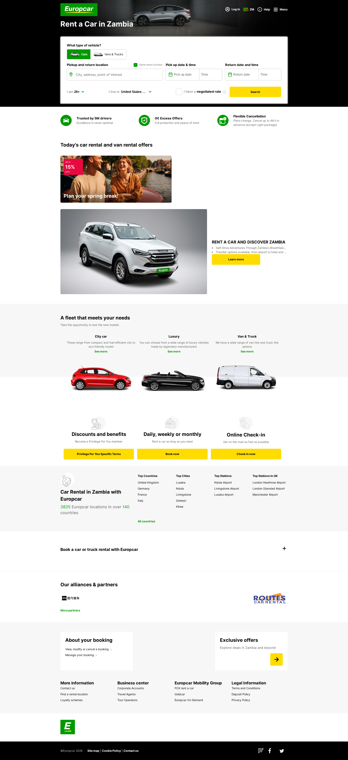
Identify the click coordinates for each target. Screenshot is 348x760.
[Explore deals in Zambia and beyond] (276, 659)
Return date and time (241, 65)
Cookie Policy (111, 750)
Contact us (131, 750)
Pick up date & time (181, 65)
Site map (93, 750)
